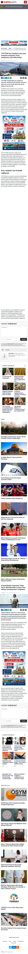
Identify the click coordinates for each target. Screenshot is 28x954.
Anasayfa (5, 48)
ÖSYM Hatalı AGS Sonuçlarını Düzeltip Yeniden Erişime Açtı (17, 6)
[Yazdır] (10, 78)
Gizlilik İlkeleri (21, 941)
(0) (14, 358)
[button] (21, 78)
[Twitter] (4, 78)
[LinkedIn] (6, 78)
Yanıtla (11, 358)
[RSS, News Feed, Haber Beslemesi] (17, 947)
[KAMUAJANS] (8, 2)
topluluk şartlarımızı (11, 343)
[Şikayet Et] (25, 358)
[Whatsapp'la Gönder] (8, 78)
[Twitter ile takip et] (10, 947)
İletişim (14, 941)
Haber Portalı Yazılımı (8, 952)
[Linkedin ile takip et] (14, 947)
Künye (10, 941)
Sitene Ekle (13, 943)
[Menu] (25, 2)
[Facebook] (2, 78)
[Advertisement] (14, 24)
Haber (10, 48)
